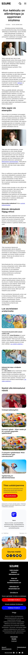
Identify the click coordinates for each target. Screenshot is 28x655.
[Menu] (25, 3)
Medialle (14, 639)
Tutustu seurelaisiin (14, 504)
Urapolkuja (18, 505)
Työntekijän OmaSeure (14, 599)
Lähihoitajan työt (14, 586)
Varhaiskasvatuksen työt (14, 582)
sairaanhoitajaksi (13, 161)
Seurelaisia (19, 24)
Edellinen (6, 533)
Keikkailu (19, 83)
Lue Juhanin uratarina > (16, 344)
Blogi (13, 24)
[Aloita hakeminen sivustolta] (20, 3)
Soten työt (14, 578)
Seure (14, 520)
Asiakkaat (14, 641)
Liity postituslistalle (10, 496)
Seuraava (21, 533)
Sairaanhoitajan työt (14, 588)
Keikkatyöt (14, 572)
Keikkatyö (4, 504)
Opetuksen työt (14, 580)
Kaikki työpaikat (14, 570)
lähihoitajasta (5, 161)
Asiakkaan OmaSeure (14, 608)
